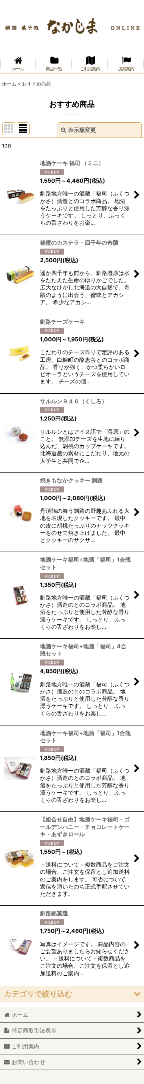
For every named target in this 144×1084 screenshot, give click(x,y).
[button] (72, 994)
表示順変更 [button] (82, 129)
